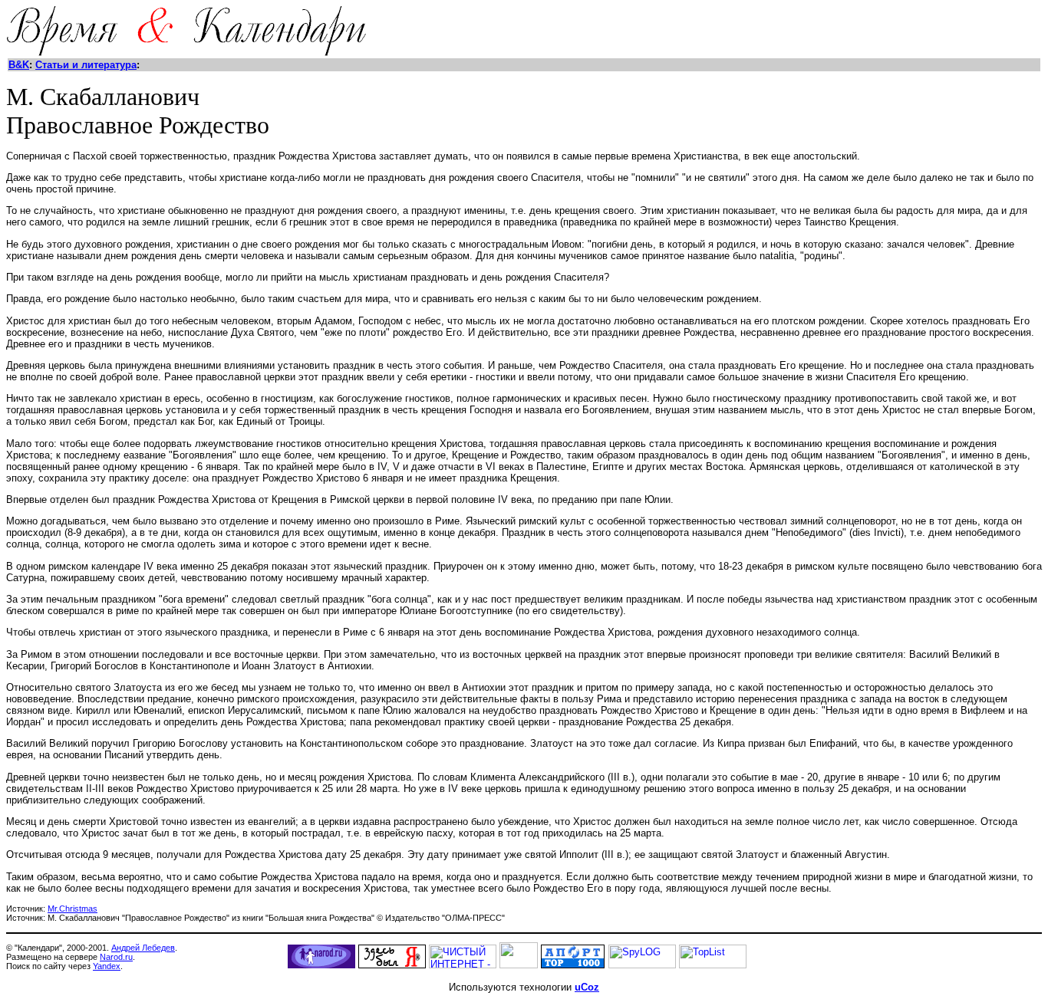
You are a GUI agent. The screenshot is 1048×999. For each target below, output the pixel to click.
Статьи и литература (86, 65)
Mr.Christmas (72, 908)
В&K (18, 65)
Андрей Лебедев (143, 947)
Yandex (106, 966)
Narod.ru (116, 956)
